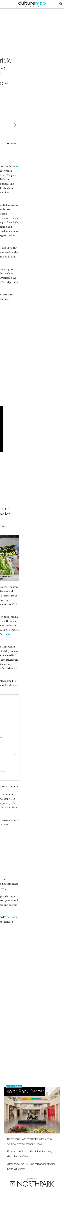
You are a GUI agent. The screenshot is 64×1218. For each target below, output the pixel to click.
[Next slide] (15, 125)
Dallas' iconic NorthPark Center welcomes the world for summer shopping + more (30, 1142)
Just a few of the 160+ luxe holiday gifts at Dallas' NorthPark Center (31, 1166)
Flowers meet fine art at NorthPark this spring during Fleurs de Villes (29, 1154)
